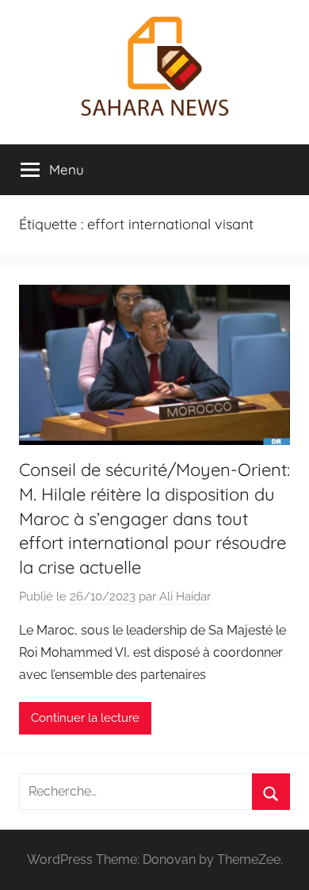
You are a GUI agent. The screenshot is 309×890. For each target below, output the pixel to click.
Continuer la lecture (85, 718)
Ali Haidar (185, 596)
